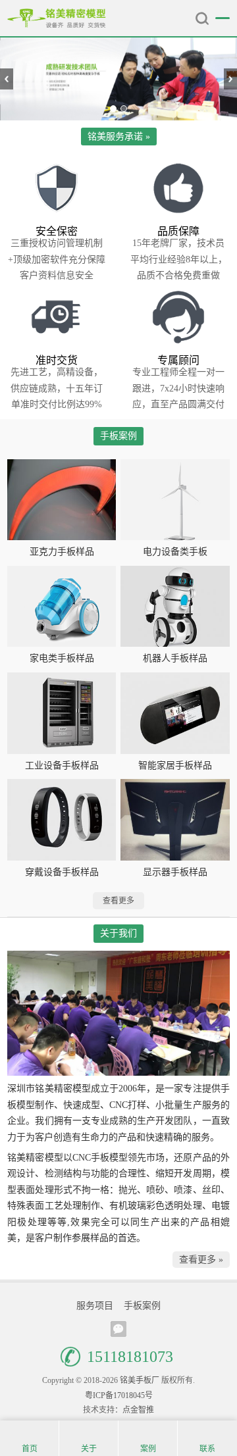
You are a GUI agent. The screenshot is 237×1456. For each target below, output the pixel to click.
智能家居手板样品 (175, 765)
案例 (148, 1448)
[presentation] (6, 78)
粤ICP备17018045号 (119, 1395)
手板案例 (142, 1306)
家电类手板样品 (62, 658)
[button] (113, 108)
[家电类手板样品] (61, 606)
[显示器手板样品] (174, 820)
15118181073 (130, 1356)
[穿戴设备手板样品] (61, 820)
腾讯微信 (118, 1329)
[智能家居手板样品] (174, 713)
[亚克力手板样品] (61, 500)
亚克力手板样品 (62, 552)
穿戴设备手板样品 (62, 872)
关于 (89, 1448)
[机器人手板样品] (174, 606)
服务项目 (94, 1306)
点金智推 (138, 1410)
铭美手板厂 (56, 18)
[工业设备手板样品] (61, 713)
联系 (207, 1448)
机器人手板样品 (175, 658)
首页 (30, 1448)
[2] (118, 79)
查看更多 (118, 900)
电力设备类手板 (175, 552)
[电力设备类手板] (174, 500)
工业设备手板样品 (62, 765)
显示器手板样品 (175, 872)
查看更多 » (201, 1260)
